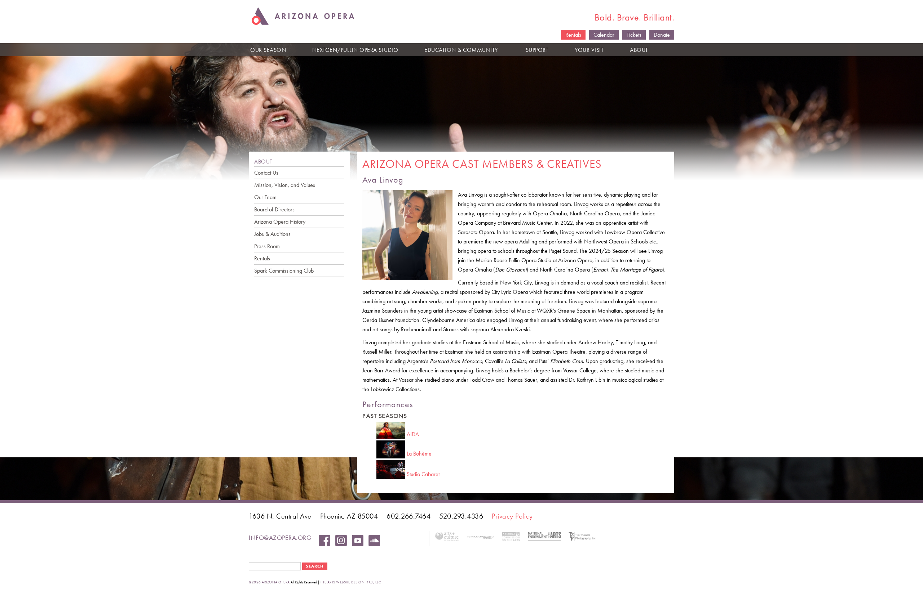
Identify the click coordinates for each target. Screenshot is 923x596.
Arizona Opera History (279, 222)
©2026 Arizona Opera (269, 582)
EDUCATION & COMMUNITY (461, 50)
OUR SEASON (268, 50)
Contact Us (266, 173)
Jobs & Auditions (272, 234)
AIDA (413, 434)
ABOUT (639, 50)
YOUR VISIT (589, 50)
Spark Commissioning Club (284, 271)
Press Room (267, 246)
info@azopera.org (280, 537)
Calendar (603, 35)
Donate (662, 35)
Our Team (265, 197)
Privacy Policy (512, 516)
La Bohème (419, 453)
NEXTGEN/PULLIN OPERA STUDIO (355, 50)
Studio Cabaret (423, 474)
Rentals (573, 35)
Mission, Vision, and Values (284, 185)
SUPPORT (537, 50)
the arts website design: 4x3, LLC (350, 582)
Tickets (634, 35)
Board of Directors (274, 209)
